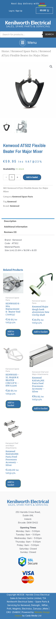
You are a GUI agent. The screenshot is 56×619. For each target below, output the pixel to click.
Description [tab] (10, 221)
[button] (28, 42)
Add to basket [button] (10, 333)
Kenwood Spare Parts (24, 51)
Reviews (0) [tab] (10, 232)
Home (5, 51)
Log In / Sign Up (15, 11)
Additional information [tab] (16, 226)
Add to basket (32, 177)
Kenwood (11, 201)
